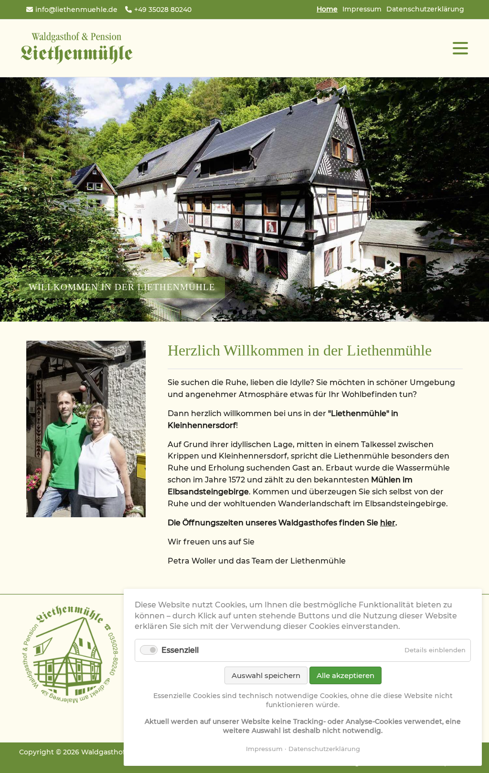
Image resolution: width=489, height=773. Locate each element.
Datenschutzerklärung (425, 9)
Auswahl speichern (266, 675)
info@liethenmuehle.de (76, 9)
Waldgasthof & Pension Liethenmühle (76, 48)
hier (387, 522)
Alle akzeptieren (345, 675)
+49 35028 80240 (162, 9)
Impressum (362, 9)
